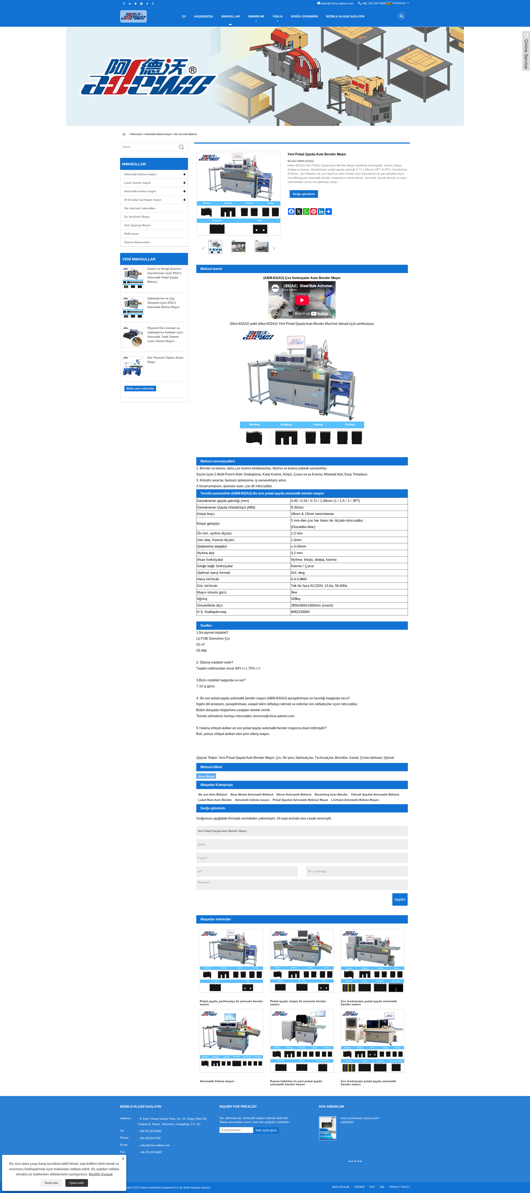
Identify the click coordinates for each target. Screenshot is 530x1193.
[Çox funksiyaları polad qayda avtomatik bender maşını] (372, 961)
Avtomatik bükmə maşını (158, 134)
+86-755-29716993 (374, 3)
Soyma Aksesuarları (137, 242)
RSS (372, 1187)
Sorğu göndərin (304, 16)
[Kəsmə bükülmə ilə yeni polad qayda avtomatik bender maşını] (302, 1041)
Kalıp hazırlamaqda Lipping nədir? (360, 1118)
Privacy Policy (399, 1187)
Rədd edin (51, 1183)
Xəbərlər (256, 16)
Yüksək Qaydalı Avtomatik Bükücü (375, 794)
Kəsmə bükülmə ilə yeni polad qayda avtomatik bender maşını (296, 1082)
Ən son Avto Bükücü (186, 134)
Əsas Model (206, 776)
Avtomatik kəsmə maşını (140, 191)
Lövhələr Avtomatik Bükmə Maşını (355, 799)
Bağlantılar (340, 1187)
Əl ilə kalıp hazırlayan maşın (142, 199)
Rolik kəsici (131, 233)
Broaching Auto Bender (331, 794)
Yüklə (277, 16)
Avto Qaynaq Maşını (137, 225)
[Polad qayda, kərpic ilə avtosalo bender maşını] (302, 961)
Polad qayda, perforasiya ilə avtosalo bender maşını (231, 1003)
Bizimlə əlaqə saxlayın (345, 16)
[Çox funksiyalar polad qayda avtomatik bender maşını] (372, 1041)
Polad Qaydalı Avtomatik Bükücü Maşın (300, 799)
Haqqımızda (203, 16)
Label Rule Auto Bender (215, 799)
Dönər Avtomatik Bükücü (294, 794)
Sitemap (359, 1187)
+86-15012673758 (149, 1138)
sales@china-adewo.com (337, 3)
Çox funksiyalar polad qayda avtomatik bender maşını (368, 1082)
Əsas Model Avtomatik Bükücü (251, 794)
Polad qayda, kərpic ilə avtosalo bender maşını (298, 1003)
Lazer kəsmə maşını (137, 182)
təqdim (400, 899)
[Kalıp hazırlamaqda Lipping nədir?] (327, 1128)
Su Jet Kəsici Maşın (137, 216)
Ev (184, 16)
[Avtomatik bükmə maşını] (231, 1041)
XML (382, 1187)
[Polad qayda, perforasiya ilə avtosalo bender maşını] (231, 961)
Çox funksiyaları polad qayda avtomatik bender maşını (369, 1003)
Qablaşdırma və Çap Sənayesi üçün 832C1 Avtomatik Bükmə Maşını (163, 303)
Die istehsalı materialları (140, 208)
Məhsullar (230, 16)
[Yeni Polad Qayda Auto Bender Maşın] (215, 247)
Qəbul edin (77, 1183)
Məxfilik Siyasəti (101, 1174)
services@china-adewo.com (273, 716)
